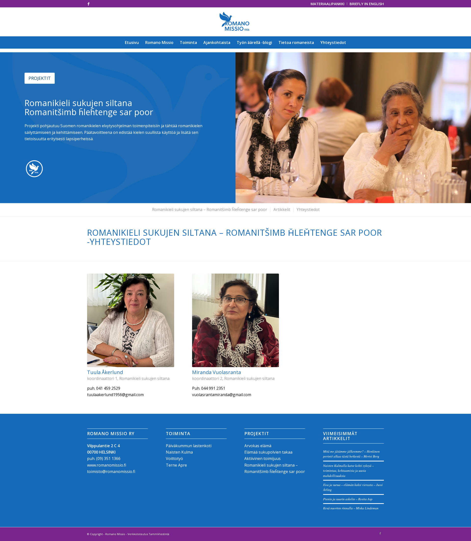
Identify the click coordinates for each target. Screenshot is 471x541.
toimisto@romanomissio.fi (111, 471)
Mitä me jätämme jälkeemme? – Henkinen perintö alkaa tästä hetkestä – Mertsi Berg (351, 453)
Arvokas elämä (257, 445)
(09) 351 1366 (108, 458)
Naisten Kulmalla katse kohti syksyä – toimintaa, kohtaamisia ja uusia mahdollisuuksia (348, 470)
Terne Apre (176, 465)
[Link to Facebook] (88, 3)
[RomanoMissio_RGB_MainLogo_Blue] (235, 22)
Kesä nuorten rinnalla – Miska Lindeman (351, 508)
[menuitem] (327, 3)
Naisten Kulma (179, 452)
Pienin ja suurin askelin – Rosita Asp (347, 499)
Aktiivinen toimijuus (262, 458)
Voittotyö (174, 458)
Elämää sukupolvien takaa (268, 452)
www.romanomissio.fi (106, 465)
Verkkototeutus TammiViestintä (148, 534)
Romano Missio (115, 534)
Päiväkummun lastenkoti (188, 445)
